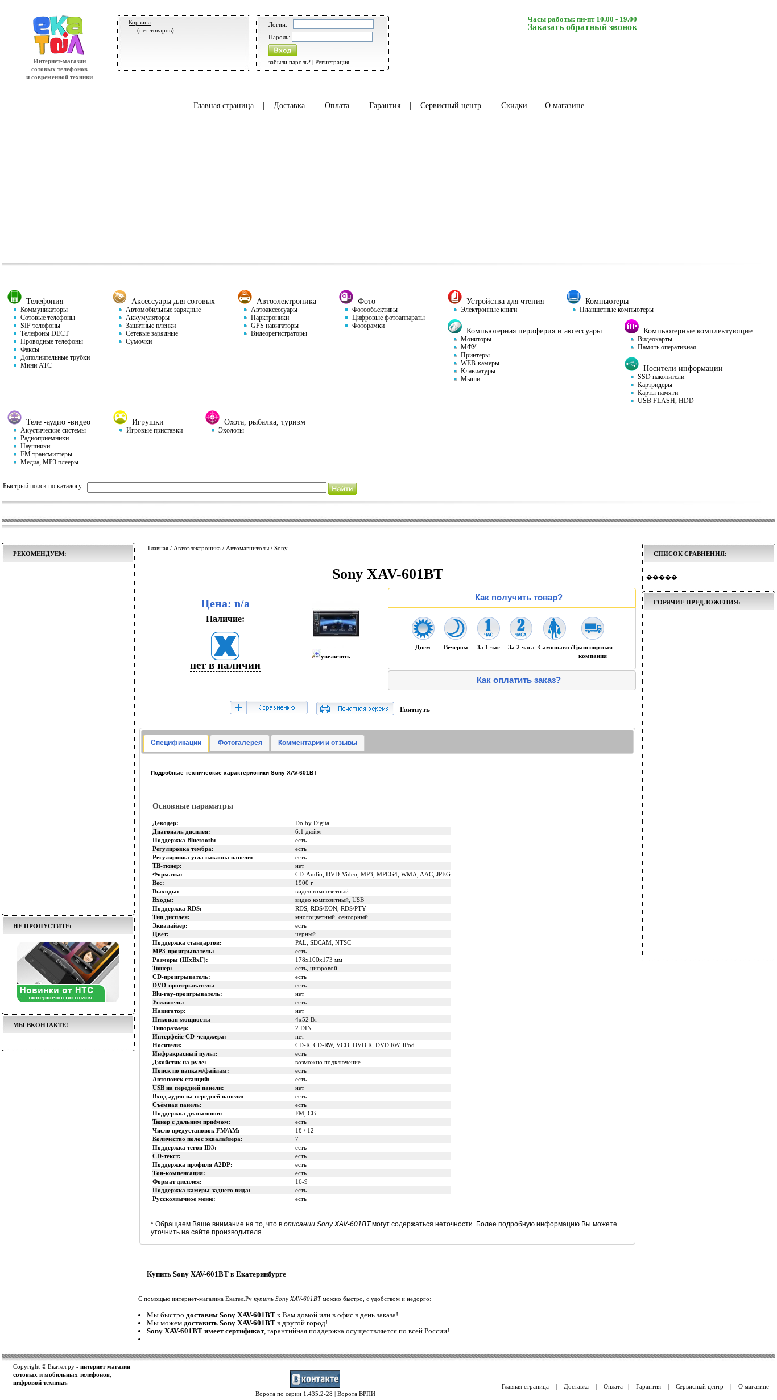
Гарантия (384, 105)
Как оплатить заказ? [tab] (519, 680)
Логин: (277, 24)
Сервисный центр (450, 105)
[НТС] (68, 1000)
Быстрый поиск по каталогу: (43, 486)
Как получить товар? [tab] (519, 597)
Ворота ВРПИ (356, 1393)
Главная (158, 548)
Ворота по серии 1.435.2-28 (294, 1393)
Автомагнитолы (247, 548)
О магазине (564, 105)
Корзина (140, 22)
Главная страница (223, 105)
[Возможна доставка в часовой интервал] (488, 636)
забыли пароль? (289, 62)
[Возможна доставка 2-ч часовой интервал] (521, 636)
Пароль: (279, 37)
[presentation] (176, 743)
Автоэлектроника (197, 548)
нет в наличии (225, 665)
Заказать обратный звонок (582, 27)
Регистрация (332, 62)
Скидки (514, 105)
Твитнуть (414, 709)
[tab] (176, 743)
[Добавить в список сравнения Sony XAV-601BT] (268, 708)
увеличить (335, 656)
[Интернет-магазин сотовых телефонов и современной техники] (59, 53)
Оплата (337, 105)
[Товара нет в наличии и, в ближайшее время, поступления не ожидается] (225, 656)
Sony (281, 548)
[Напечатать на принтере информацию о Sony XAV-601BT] (355, 713)
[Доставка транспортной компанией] (592, 636)
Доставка (289, 105)
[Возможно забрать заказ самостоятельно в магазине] (554, 636)
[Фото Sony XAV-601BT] (336, 645)
